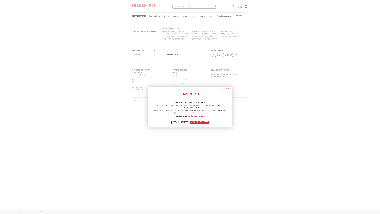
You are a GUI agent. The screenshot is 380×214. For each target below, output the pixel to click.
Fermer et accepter (225, 88)
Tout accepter (200, 122)
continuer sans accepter (196, 116)
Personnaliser (180, 122)
